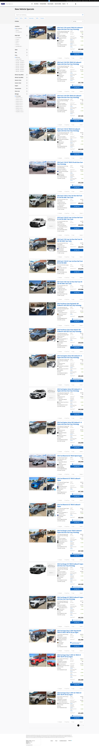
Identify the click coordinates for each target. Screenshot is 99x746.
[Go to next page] (83, 725)
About (63, 3)
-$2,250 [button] (81, 312)
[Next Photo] (55, 33)
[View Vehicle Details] (51, 219)
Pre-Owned (43, 3)
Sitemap (52, 740)
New (36, 3)
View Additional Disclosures (63, 740)
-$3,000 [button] (81, 45)
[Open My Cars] (75, 4)
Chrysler (42, 18)
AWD (37, 18)
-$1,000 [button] (81, 41)
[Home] (3, 4)
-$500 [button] (82, 37)
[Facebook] (49, 1)
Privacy (56, 740)
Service (58, 3)
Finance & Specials (50, 3)
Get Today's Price (76, 54)
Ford (16, 18)
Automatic (32, 18)
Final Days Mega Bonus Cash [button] (73, 38)
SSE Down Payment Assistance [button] (72, 42)
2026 (21, 18)
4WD (26, 18)
